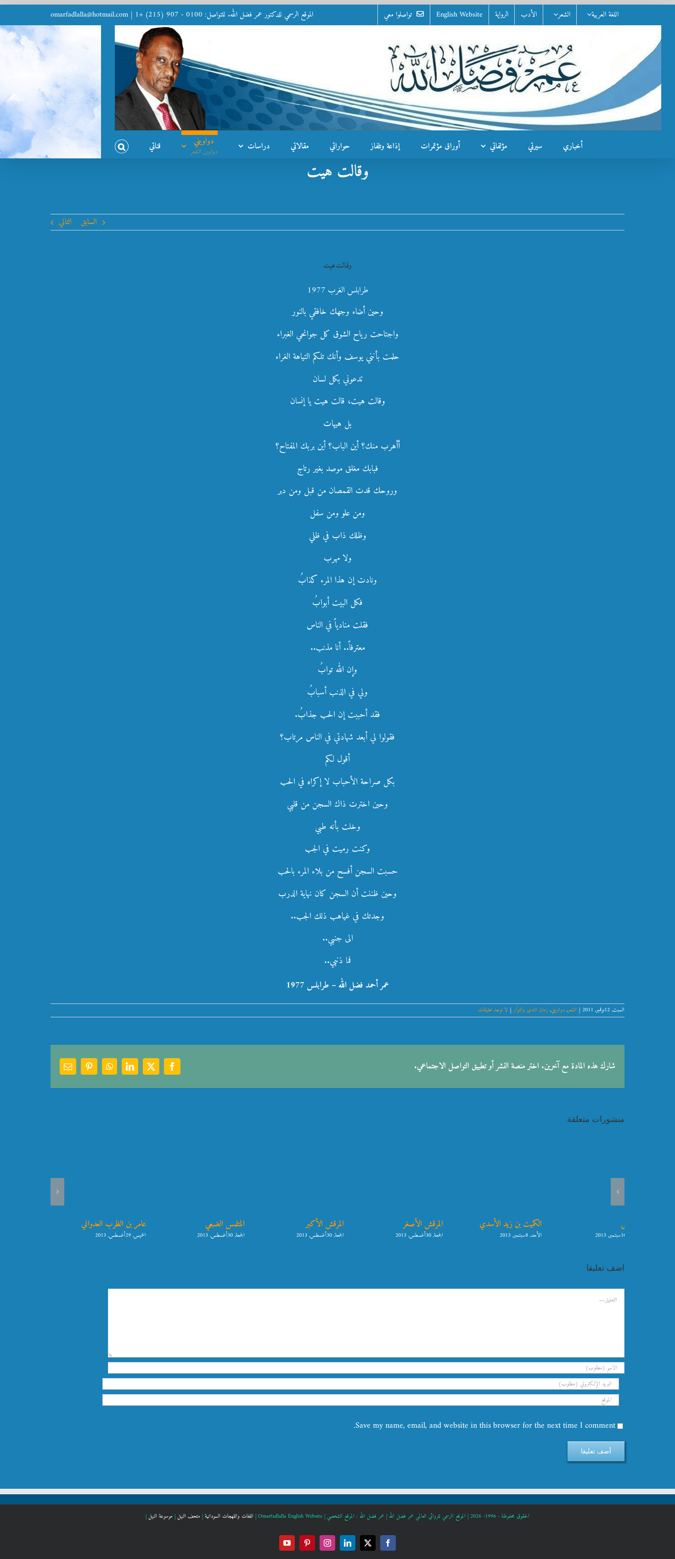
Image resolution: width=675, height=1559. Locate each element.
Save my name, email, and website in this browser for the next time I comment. (484, 1426)
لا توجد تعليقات (493, 1010)
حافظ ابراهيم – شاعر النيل (93, 1224)
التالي (65, 222)
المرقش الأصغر (506, 1224)
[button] (122, 144)
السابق (89, 222)
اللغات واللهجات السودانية (229, 1516)
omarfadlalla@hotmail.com (89, 14)
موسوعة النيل (160, 1516)
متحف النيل (188, 1516)
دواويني (558, 1010)
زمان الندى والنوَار (530, 1010)
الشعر (572, 1010)
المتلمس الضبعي (307, 1224)
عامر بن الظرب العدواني (196, 1224)
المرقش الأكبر (407, 1224)
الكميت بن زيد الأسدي (593, 1224)
